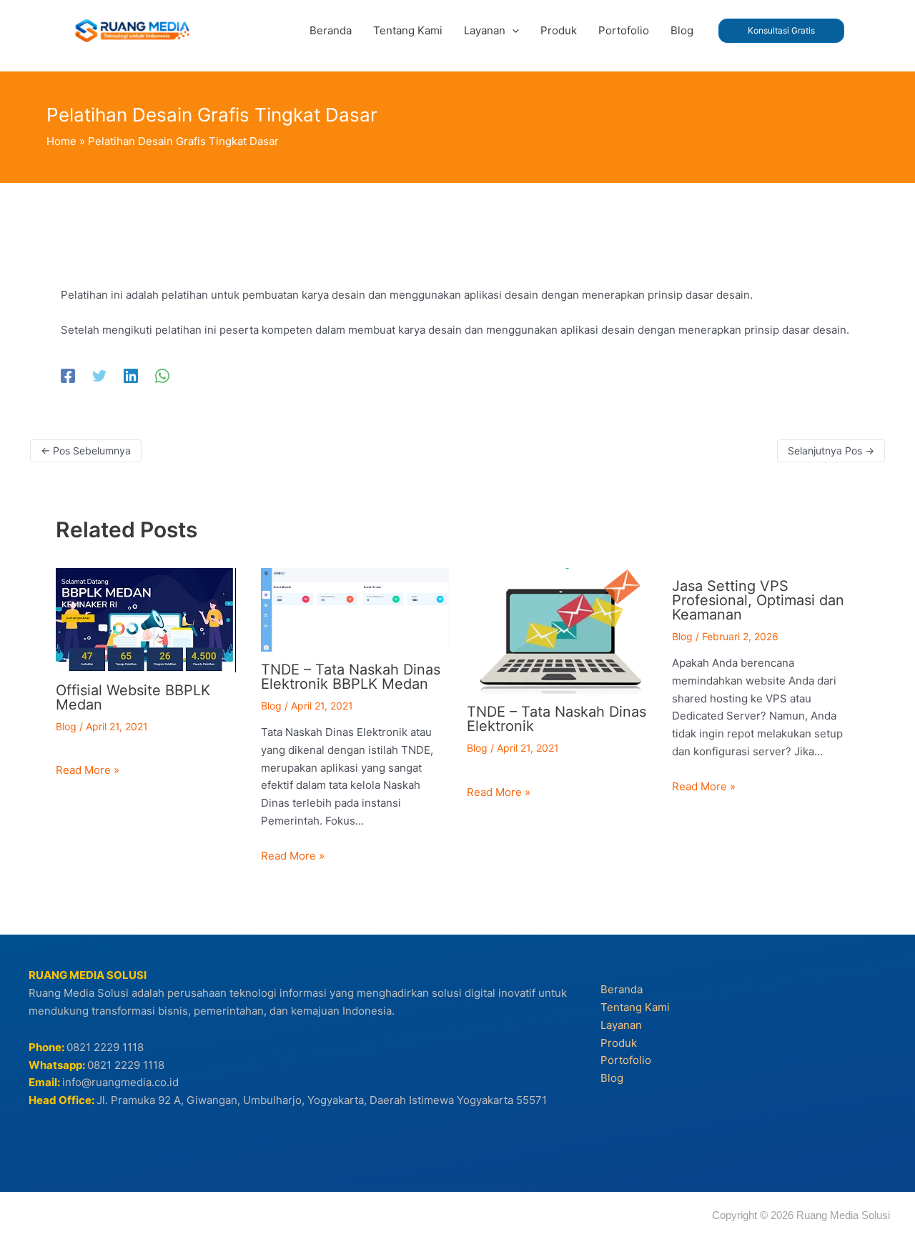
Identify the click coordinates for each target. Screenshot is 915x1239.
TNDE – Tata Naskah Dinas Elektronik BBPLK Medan (350, 676)
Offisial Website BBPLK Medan (133, 697)
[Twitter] (99, 375)
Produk (618, 1043)
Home (61, 141)
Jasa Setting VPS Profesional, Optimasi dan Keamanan (758, 600)
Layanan (621, 1025)
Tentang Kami (635, 1007)
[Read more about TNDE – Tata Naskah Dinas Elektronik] (561, 630)
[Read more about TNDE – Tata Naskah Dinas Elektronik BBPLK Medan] (355, 608)
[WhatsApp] (162, 375)
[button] (512, 30)
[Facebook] (68, 375)
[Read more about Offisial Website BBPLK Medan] (146, 619)
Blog (66, 726)
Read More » (87, 770)
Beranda (621, 989)
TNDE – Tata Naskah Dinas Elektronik (556, 719)
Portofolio (625, 1060)
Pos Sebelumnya (86, 450)
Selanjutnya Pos (831, 450)
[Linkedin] (131, 375)
